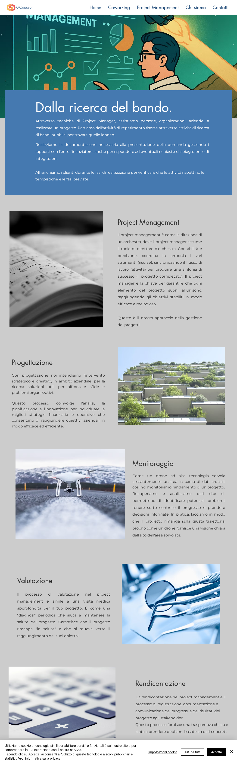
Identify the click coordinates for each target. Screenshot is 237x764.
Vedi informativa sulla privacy (39, 758)
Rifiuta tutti (192, 752)
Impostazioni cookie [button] (162, 752)
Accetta (216, 752)
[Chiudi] (231, 751)
